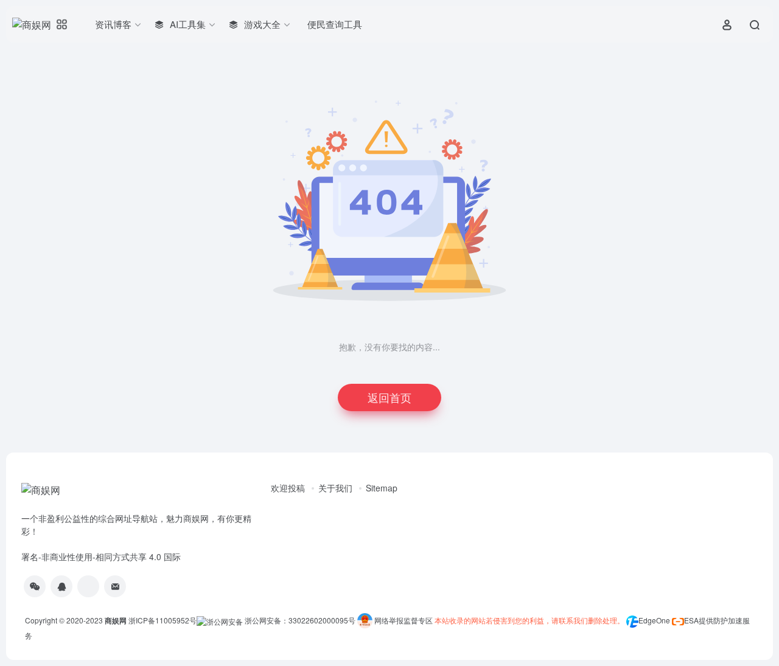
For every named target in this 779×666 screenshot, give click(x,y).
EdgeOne (654, 620)
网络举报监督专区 (403, 620)
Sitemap (381, 488)
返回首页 (389, 397)
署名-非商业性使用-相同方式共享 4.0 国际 (101, 556)
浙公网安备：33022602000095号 (301, 620)
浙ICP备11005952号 (162, 620)
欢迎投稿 (288, 488)
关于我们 (335, 488)
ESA (691, 620)
